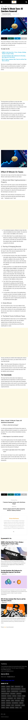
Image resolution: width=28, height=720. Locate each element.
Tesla (23, 705)
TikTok (3, 707)
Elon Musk (13, 693)
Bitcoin (9, 6)
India (24, 695)
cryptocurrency (15, 691)
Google (19, 695)
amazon (3, 689)
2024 (12, 686)
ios (15, 698)
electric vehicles (5, 693)
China (8, 691)
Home (2, 6)
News (22, 700)
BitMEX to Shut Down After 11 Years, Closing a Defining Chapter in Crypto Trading (14, 52)
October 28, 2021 (16, 14)
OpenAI (3, 702)
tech (13, 705)
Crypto (5, 6)
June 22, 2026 (10, 602)
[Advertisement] (14, 86)
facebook (4, 695)
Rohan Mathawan (6, 14)
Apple (8, 689)
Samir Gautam (4, 545)
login (5, 627)
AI (22, 686)
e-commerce (22, 691)
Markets (8, 700)
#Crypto (3, 686)
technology (17, 705)
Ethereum (19, 693)
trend (7, 707)
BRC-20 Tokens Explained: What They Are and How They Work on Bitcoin (14, 59)
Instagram (4, 698)
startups (8, 705)
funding (9, 695)
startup (3, 705)
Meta (13, 700)
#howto (8, 686)
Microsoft (17, 700)
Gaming (14, 695)
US (20, 707)
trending (12, 707)
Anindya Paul (4, 574)
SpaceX (21, 702)
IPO (23, 698)
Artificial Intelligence (15, 689)
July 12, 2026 (10, 574)
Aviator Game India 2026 (7, 680)
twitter (17, 707)
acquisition (17, 686)
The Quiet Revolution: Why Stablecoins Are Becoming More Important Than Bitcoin (13, 56)
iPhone (18, 698)
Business (4, 691)
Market (3, 700)
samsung (8, 702)
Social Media (15, 702)
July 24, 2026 (10, 545)
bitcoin (23, 689)
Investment (10, 698)
